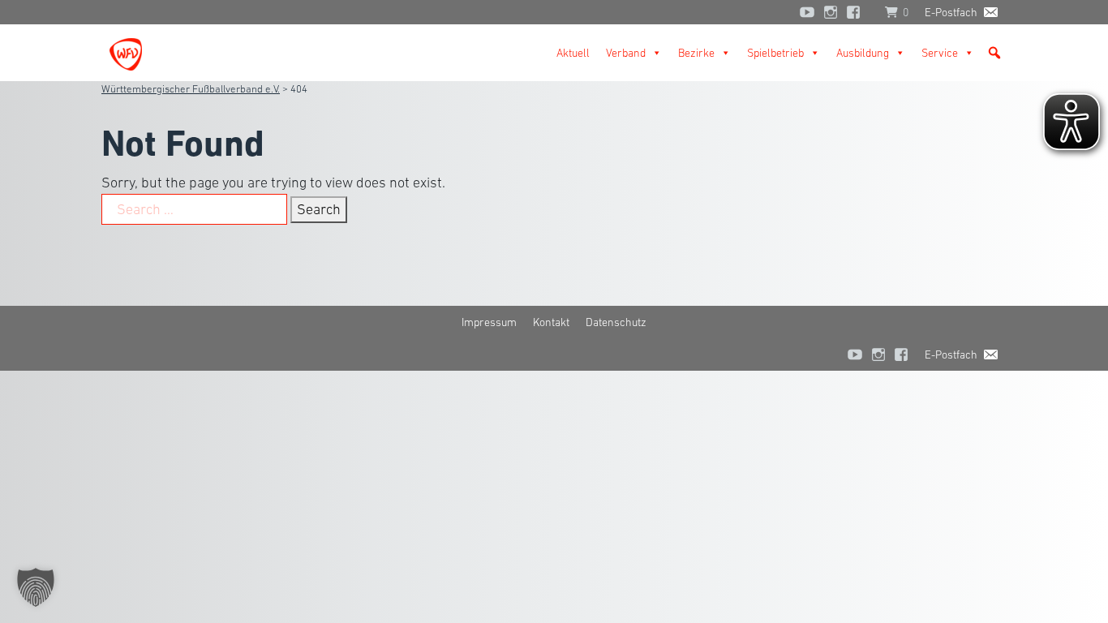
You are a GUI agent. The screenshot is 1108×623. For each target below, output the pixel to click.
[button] (994, 53)
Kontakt (551, 322)
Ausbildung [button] (862, 52)
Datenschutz (616, 322)
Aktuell (573, 52)
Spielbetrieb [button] (775, 52)
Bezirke (696, 52)
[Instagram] (830, 12)
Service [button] (939, 52)
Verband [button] (626, 52)
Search (319, 209)
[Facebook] (857, 12)
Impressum (489, 322)
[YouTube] (807, 12)
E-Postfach (951, 12)
